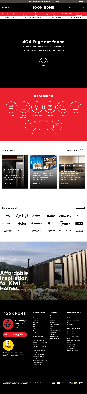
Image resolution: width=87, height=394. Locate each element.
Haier (51, 326)
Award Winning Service (79, 17)
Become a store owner (74, 320)
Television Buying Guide (40, 360)
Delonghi (52, 320)
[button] (80, 2)
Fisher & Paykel (54, 324)
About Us (70, 316)
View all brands (80, 208)
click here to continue (56, 50)
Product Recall (71, 348)
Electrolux (53, 322)
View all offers (72, 150)
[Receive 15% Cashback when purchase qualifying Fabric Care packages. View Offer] (15, 171)
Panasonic (53, 332)
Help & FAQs (71, 344)
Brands (15, 14)
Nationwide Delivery (10, 17)
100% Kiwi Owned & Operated (33, 17)
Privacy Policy (6, 383)
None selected (79, 13)
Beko (51, 316)
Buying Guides (53, 14)
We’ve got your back (73, 350)
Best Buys (36, 14)
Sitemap (25, 383)
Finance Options (72, 334)
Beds (34, 332)
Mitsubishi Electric (55, 330)
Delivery (69, 342)
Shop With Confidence (73, 340)
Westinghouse (54, 336)
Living (35, 324)
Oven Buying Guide (38, 354)
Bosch (52, 318)
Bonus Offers (25, 14)
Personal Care (37, 320)
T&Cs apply (6, 352)
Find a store (70, 318)
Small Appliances (38, 318)
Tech (34, 330)
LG (51, 328)
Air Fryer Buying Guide (39, 340)
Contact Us (70, 332)
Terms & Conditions (16, 383)
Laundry (35, 322)
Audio (35, 328)
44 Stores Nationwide (57, 17)
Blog (46, 14)
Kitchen (35, 316)
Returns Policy (71, 346)
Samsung (52, 334)
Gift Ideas (70, 324)
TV (34, 326)
